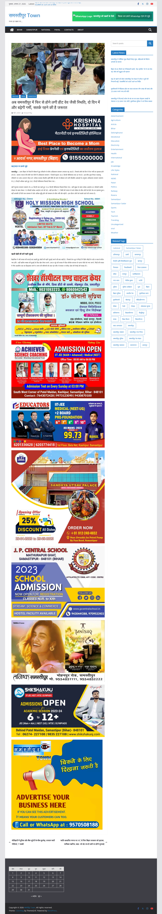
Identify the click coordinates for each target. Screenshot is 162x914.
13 (53, 877)
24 (29, 885)
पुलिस (115, 287)
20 (53, 881)
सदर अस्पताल (117, 325)
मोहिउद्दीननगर (140, 299)
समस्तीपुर (131, 325)
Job (112, 162)
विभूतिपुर (141, 312)
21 (60, 881)
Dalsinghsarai (117, 132)
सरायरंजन (133, 345)
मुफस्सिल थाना (143, 293)
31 (29, 890)
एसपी (127, 254)
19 (44, 881)
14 (60, 877)
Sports (113, 207)
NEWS (23, 96)
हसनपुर (145, 345)
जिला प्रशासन (141, 267)
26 (44, 885)
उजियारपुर (116, 254)
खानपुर (140, 261)
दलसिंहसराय (136, 274)
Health (114, 153)
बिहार (147, 287)
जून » (40, 896)
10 (29, 877)
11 (36, 877)
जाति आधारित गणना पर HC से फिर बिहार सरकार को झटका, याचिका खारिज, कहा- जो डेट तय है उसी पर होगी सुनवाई (82, 842)
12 (44, 877)
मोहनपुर (128, 299)
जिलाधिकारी (127, 267)
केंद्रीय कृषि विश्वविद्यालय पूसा (122, 261)
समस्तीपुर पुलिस (118, 338)
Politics (114, 187)
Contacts (69, 30)
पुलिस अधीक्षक (127, 287)
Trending (115, 220)
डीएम (114, 274)
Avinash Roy (28, 113)
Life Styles (115, 170)
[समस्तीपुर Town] (12, 30)
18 (36, 881)
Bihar (19, 30)
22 (13, 885)
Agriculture (115, 120)
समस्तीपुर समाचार (118, 345)
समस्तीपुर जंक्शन (118, 332)
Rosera (114, 195)
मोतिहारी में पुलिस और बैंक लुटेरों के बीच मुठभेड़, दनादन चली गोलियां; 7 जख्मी (33, 842)
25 (36, 885)
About (81, 30)
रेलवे (123, 306)
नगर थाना (116, 280)
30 (21, 890)
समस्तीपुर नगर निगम (136, 332)
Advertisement (117, 116)
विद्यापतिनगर (129, 312)
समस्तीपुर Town (24, 15)
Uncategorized (117, 224)
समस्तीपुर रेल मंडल (135, 338)
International (116, 157)
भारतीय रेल (129, 293)
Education (115, 141)
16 (21, 881)
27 (53, 885)
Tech (113, 212)
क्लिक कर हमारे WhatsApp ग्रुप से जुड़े (134, 16)
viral (113, 228)
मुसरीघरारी (116, 299)
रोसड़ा (133, 306)
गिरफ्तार (115, 267)
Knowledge (115, 166)
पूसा (139, 287)
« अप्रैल (33, 896)
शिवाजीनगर (138, 319)
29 (13, 890)
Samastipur (31, 30)
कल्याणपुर (138, 254)
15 (13, 881)
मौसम (114, 306)
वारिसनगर (116, 312)
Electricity (115, 145)
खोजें (150, 43)
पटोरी (140, 280)
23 (21, 885)
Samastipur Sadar (118, 203)
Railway (114, 191)
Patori (113, 182)
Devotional (115, 137)
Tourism (114, 216)
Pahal (57, 30)
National (45, 30)
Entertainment (117, 149)
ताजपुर (124, 274)
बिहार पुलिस (116, 293)
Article (113, 124)
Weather (15, 96)
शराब (114, 319)
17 (29, 881)
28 (60, 885)
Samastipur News (133, 248)
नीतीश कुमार (129, 280)
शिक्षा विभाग (125, 319)
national (116, 248)
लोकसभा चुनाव (145, 306)
